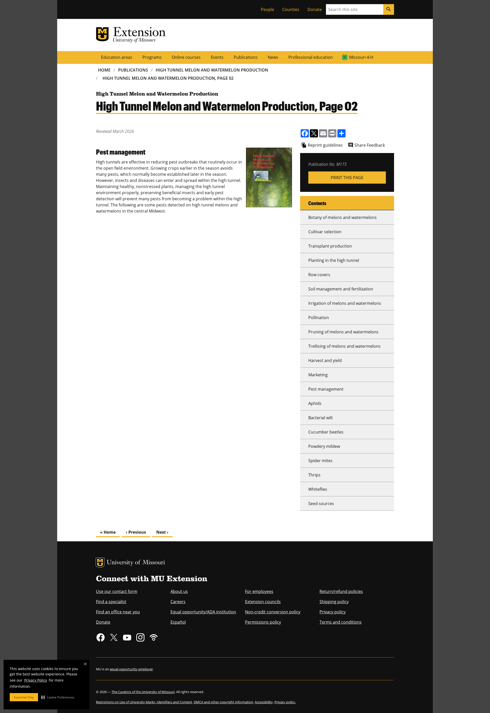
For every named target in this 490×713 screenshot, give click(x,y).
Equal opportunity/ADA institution (203, 612)
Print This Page (347, 177)
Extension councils (263, 601)
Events (217, 57)
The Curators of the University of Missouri (143, 691)
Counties (290, 9)
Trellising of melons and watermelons (344, 346)
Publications (246, 57)
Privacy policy (333, 612)
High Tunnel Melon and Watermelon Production (212, 70)
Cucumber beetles (326, 432)
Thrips (314, 475)
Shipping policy (334, 601)
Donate (315, 9)
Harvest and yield (325, 360)
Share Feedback (369, 145)
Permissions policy (263, 622)
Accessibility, (264, 702)
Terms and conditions (341, 622)
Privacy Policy (35, 680)
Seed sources (321, 503)
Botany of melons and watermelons (342, 217)
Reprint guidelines (325, 145)
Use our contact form (116, 591)
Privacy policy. (285, 702)
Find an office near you (118, 612)
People (267, 9)
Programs (152, 57)
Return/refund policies (341, 591)
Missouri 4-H (361, 57)
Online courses (186, 57)
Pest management (326, 389)
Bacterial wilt (320, 417)
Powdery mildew (324, 446)
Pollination (318, 317)
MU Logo (100, 562)
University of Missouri (136, 562)
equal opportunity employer (131, 669)
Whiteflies (317, 489)
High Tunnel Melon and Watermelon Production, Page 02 (168, 78)
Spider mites (320, 460)
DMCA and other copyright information (223, 702)
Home (104, 70)
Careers (178, 601)
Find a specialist (111, 601)
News (273, 57)
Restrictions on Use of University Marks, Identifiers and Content (144, 702)
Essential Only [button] (24, 697)
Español (178, 622)
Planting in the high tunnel (333, 260)
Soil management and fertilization (340, 289)
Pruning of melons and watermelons (343, 332)
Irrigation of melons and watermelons (344, 303)
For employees (259, 591)
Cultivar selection (324, 232)
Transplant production (330, 246)
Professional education (310, 57)
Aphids (315, 403)
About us (179, 591)
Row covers (319, 274)
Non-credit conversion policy (272, 612)
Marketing (318, 375)
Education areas (116, 57)
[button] (58, 697)
